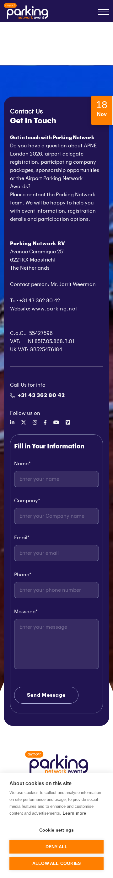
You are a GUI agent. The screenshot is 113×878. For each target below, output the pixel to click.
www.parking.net (55, 308)
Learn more (74, 813)
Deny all (57, 846)
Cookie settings (56, 830)
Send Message (46, 695)
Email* (22, 537)
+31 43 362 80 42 (41, 395)
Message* (26, 611)
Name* (22, 463)
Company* (27, 500)
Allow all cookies (56, 863)
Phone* (22, 574)
